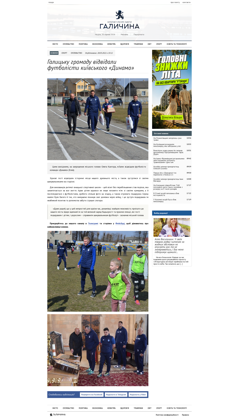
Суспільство (68, 44)
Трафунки (138, 44)
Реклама (124, 34)
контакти (186, 2)
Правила (185, 415)
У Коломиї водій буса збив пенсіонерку (164, 200)
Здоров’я (124, 44)
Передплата (139, 34)
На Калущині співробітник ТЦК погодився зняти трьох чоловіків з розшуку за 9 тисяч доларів (168, 187)
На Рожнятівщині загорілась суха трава (167, 139)
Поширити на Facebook (91, 394)
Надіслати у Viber (138, 394)
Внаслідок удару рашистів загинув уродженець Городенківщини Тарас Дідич (168, 152)
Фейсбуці (120, 223)
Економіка (97, 44)
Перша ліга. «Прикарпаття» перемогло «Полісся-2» (165, 174)
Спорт (159, 44)
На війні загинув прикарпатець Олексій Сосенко (166, 167)
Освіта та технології (177, 44)
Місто (55, 44)
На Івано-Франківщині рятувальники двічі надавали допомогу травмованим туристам (168, 160)
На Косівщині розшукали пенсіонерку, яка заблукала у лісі (167, 145)
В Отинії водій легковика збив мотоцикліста (166, 194)
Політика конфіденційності (167, 415)
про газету (175, 2)
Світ (149, 44)
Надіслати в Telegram (116, 394)
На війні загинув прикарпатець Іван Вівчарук (168, 180)
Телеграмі (93, 223)
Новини (54, 53)
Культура (111, 44)
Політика (83, 44)
